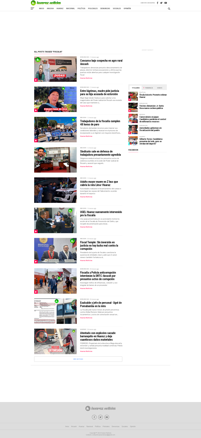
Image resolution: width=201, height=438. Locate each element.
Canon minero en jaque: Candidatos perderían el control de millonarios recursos (152, 119)
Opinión (127, 8)
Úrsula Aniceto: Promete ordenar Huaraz (153, 96)
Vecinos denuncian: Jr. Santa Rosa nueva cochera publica (151, 107)
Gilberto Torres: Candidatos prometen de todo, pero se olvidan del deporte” (151, 141)
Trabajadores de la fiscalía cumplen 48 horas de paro (100, 122)
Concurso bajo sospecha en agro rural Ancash (101, 62)
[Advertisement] (100, 29)
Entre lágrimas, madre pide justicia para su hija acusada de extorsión (99, 92)
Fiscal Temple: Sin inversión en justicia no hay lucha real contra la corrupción (99, 245)
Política (81, 8)
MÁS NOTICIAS (78, 359)
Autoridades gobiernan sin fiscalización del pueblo (150, 129)
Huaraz (60, 8)
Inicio (41, 8)
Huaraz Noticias (86, 78)
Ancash (50, 8)
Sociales (117, 8)
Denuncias (105, 8)
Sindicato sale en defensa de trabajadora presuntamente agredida (100, 153)
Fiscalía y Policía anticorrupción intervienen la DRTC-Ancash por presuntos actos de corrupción (98, 276)
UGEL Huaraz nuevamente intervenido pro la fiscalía (101, 213)
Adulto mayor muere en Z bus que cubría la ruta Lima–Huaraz (99, 183)
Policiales (93, 8)
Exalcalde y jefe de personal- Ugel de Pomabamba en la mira (101, 304)
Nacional (70, 8)
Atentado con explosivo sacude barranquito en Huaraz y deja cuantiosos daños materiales (97, 336)
